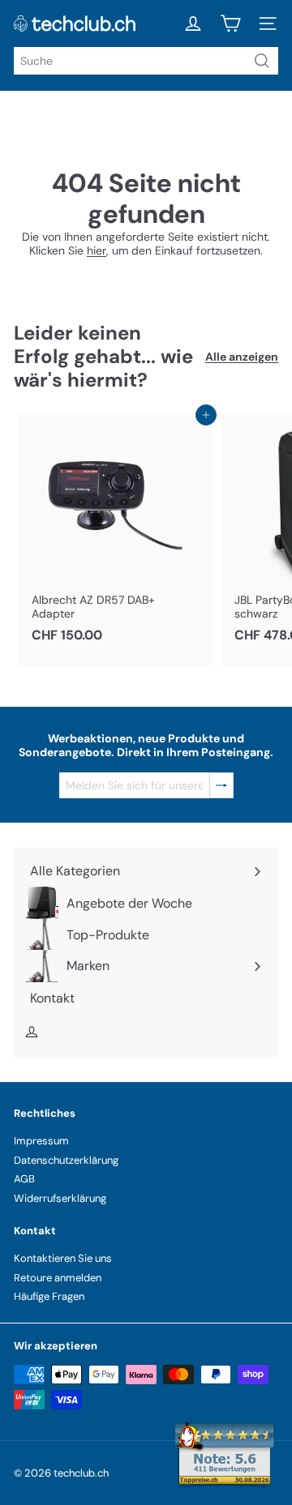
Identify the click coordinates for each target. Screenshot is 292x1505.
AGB (24, 1179)
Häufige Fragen (49, 1296)
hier (96, 250)
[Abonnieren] (221, 785)
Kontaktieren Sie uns (63, 1258)
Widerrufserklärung (60, 1198)
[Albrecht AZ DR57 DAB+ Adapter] (115, 532)
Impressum (41, 1141)
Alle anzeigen (241, 357)
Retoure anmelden (57, 1278)
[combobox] (146, 61)
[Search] (262, 61)
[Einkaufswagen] (230, 23)
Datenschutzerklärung (66, 1160)
